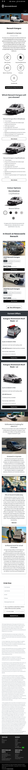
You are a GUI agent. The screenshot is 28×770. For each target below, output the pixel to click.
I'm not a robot (10, 611)
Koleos (16, 740)
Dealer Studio (10, 768)
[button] (25, 11)
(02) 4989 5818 (21, 1)
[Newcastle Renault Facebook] (3, 1)
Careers (16, 756)
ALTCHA (22, 611)
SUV (2, 738)
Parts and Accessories (6, 754)
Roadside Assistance (6, 759)
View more (6, 176)
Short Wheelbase (14, 191)
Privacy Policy (18, 758)
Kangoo (16, 743)
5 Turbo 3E (17, 746)
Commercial (4, 740)
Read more (14, 522)
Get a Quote (14, 139)
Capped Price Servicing (6, 758)
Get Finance (14, 269)
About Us (17, 754)
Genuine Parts (4, 756)
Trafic (16, 745)
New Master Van (18, 747)
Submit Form (14, 616)
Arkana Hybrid (18, 742)
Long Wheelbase (14, 193)
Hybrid (3, 742)
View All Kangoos (15, 307)
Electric (3, 741)
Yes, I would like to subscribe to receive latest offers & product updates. (14, 607)
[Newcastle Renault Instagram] (4, 1)
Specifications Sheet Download (14, 87)
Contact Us (17, 753)
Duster (16, 741)
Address (13, 1)
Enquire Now (14, 357)
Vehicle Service (5, 753)
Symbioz (16, 738)
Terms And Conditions (19, 757)
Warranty (4, 757)
